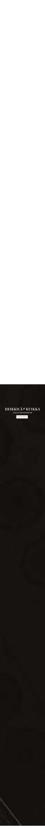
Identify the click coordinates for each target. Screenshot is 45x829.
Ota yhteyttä (22, 416)
